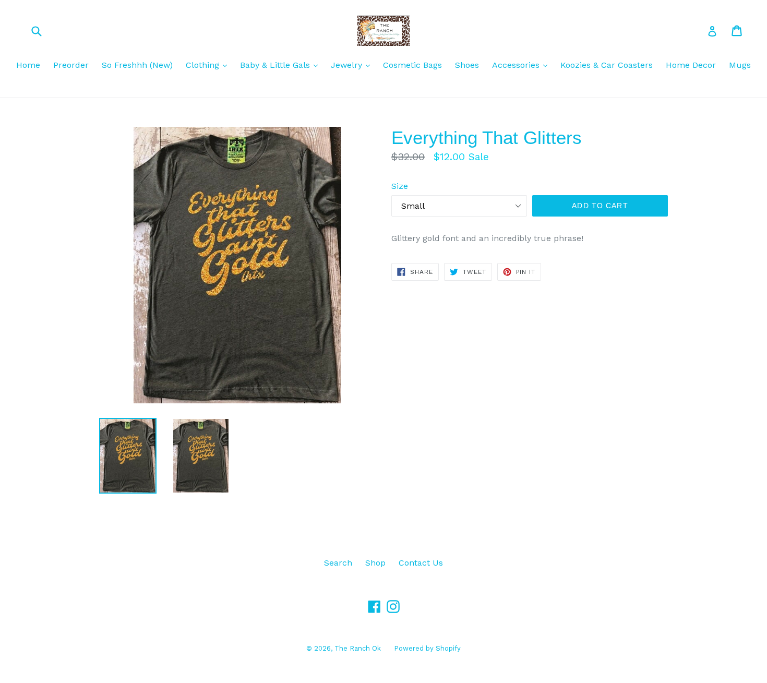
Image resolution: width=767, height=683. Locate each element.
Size (399, 186)
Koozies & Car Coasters (606, 65)
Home (28, 65)
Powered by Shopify (427, 648)
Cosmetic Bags (412, 65)
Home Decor (691, 65)
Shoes (467, 65)
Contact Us (421, 563)
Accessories (522, 64)
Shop (375, 563)
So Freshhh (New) (137, 65)
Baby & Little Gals (281, 64)
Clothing (209, 64)
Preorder (71, 65)
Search (338, 563)
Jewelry (353, 64)
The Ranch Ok (357, 648)
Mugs (740, 65)
